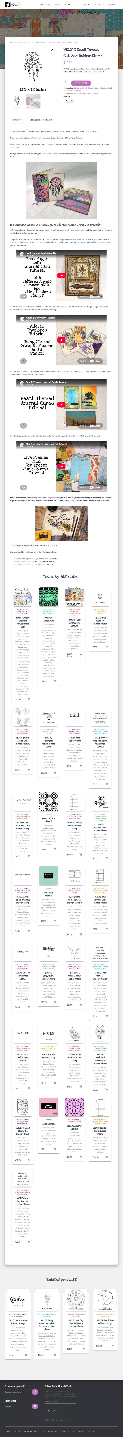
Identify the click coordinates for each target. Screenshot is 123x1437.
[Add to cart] (29, 699)
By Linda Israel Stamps (36, 42)
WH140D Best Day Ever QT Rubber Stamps (22, 1201)
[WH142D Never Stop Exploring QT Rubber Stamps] (100, 716)
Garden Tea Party (74, 1122)
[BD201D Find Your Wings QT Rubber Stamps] (74, 875)
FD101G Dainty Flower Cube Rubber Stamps (22, 740)
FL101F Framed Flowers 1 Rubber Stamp (23, 1131)
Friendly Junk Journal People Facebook (45, 498)
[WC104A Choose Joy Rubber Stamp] (22, 951)
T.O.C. (42, 1432)
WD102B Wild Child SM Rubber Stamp (100, 620)
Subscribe (52, 1411)
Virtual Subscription (22, 564)
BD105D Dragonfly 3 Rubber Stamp (48, 975)
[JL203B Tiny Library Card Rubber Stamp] (100, 875)
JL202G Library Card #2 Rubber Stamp (74, 825)
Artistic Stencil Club (22, 561)
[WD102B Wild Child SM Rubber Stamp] (100, 596)
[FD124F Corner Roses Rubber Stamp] (74, 1033)
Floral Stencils (74, 1120)
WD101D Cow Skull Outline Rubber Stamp (74, 975)
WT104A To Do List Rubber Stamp (23, 1057)
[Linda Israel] (13, 4)
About (49, 4)
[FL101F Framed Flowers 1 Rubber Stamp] (22, 1107)
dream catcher (83, 94)
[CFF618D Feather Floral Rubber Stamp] (100, 801)
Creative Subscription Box (24, 559)
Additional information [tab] (41, 120)
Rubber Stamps (20, 42)
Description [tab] (17, 120)
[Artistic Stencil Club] (48, 596)
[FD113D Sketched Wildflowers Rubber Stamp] (100, 1033)
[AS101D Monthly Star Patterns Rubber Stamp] (76, 1300)
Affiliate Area (98, 4)
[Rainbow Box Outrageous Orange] (74, 596)
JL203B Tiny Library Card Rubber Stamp (100, 899)
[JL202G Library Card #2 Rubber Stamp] (74, 801)
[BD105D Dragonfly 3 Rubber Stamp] (48, 951)
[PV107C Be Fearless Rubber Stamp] (18, 1300)
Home (41, 4)
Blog (67, 4)
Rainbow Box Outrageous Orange (74, 622)
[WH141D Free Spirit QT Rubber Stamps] (100, 951)
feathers (94, 94)
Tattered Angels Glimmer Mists (74, 230)
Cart (73, 1432)
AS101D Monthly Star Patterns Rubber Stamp (76, 1323)
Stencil (49, 814)
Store (85, 4)
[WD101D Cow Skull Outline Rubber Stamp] (74, 951)
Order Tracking (30, 1432)
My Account (112, 4)
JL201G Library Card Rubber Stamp (100, 1131)
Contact (58, 4)
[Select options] (81, 655)
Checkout (64, 1432)
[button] (52, 50)
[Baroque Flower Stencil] (74, 1107)
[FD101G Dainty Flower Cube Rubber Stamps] (22, 716)
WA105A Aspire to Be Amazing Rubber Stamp (23, 899)
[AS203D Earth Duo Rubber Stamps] (105, 1300)
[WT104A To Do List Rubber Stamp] (22, 1033)
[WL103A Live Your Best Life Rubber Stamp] (22, 801)
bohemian (72, 94)
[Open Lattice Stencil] (48, 801)
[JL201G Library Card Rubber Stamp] (100, 1107)
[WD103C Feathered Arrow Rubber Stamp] (48, 716)
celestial (47, 1316)
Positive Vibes (17, 1316)
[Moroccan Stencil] (48, 875)
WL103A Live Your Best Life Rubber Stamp (23, 825)
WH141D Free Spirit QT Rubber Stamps (100, 975)
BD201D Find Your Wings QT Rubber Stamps (74, 899)
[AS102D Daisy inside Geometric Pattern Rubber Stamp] (47, 1300)
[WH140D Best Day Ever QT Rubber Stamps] (22, 1177)
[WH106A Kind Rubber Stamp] (74, 716)
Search (35, 1392)
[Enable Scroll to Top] (118, 1432)
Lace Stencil (49, 1123)
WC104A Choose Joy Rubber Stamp (23, 975)
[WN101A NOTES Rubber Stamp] (48, 1033)
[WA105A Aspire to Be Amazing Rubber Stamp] (22, 875)
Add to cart (79, 83)
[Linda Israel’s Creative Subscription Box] (22, 596)
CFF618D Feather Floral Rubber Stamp (100, 827)
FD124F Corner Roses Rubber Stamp (74, 1057)
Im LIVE (76, 4)
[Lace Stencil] (48, 1107)
